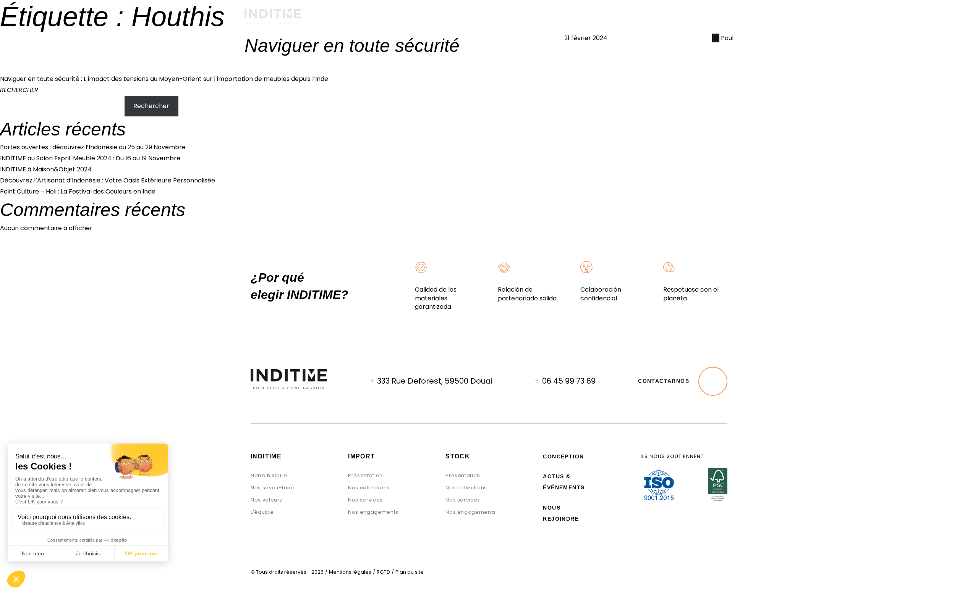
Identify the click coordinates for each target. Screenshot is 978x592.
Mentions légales (350, 572)
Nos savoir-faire (273, 487)
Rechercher (19, 89)
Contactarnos (663, 381)
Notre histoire (269, 475)
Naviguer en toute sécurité (352, 45)
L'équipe (262, 512)
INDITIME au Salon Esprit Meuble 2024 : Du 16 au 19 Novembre (90, 158)
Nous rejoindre (561, 513)
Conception (414, 21)
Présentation (365, 475)
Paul (727, 38)
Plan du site (409, 572)
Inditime (266, 456)
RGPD (383, 572)
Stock (468, 21)
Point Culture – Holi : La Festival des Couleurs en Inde (77, 191)
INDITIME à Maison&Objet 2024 (46, 169)
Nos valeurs (266, 499)
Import (358, 21)
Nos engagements (532, 21)
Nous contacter (706, 21)
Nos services (365, 499)
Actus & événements (620, 21)
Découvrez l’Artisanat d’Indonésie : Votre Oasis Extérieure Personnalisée (107, 180)
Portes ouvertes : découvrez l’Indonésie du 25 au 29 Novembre (93, 147)
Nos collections (369, 487)
